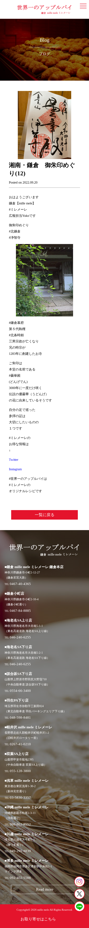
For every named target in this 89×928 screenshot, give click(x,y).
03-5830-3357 (20, 797)
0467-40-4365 (20, 584)
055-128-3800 (20, 771)
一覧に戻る (44, 515)
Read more (44, 889)
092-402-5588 (20, 878)
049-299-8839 (20, 851)
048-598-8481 (20, 717)
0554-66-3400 (20, 691)
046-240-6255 (20, 637)
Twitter (13, 459)
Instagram (15, 469)
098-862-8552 (20, 824)
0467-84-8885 (20, 611)
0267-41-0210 (20, 744)
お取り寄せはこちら (38, 919)
